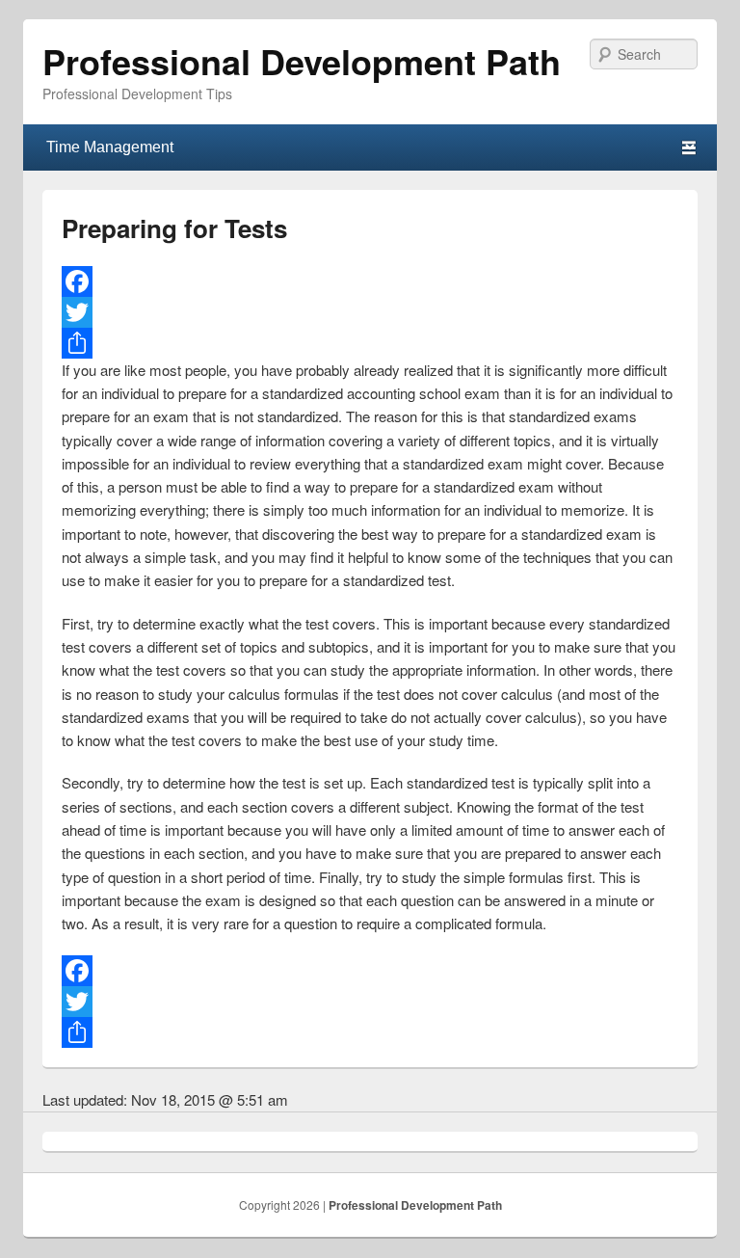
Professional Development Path (301, 61)
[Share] (370, 343)
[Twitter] (370, 312)
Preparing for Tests (174, 228)
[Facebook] (370, 281)
